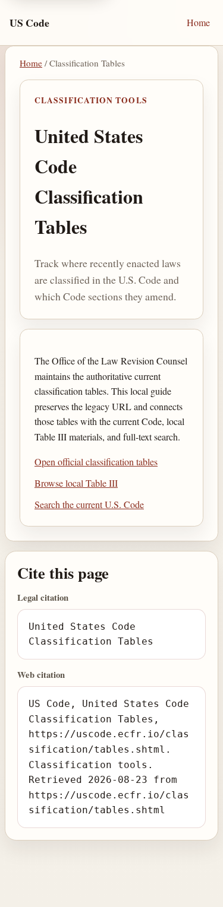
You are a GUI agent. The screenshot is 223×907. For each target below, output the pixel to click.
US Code (29, 22)
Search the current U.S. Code (89, 504)
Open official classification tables (96, 461)
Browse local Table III (76, 483)
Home (198, 22)
